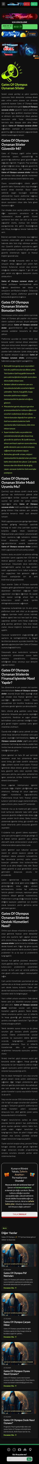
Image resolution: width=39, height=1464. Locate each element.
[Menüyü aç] (3, 4)
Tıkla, (19, 1214)
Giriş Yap (34, 4)
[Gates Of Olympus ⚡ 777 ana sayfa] (15, 4)
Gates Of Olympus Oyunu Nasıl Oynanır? (17, 1372)
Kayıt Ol (26, 4)
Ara (29, 1459)
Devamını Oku (9, 1288)
